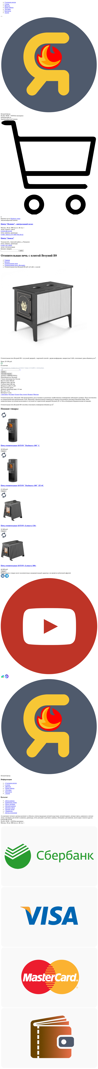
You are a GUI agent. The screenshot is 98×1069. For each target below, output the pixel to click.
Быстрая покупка (6, 373)
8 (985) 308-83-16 (6, 234)
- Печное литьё (9, 809)
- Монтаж (8, 786)
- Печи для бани (10, 804)
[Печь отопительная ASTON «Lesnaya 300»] (13, 562)
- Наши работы (9, 788)
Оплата (17, 394)
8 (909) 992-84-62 (17, 234)
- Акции (7, 793)
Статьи (7, 4)
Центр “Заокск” (7, 238)
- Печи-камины (10, 801)
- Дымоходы (9, 811)
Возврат (30, 394)
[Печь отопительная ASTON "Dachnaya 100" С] (13, 442)
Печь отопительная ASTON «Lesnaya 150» (18, 526)
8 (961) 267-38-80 (6, 245)
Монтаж (7, 6)
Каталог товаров (6, 249)
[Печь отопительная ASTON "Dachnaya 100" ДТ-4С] (13, 482)
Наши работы (9, 7)
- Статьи (7, 785)
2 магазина (4, 394)
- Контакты (8, 792)
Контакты (8, 11)
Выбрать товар (15, 218)
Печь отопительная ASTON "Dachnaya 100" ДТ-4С (22, 485)
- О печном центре (11, 783)
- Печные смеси (10, 807)
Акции (7, 12)
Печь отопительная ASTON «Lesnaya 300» (18, 566)
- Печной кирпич (10, 806)
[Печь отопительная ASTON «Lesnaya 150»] (13, 522)
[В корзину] (49, 215)
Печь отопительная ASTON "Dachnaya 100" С (20, 445)
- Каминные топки (11, 802)
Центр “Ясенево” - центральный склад (17, 224)
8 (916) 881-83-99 (6, 231)
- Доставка (8, 790)
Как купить (23, 394)
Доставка (8, 9)
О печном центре (10, 2)
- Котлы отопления (11, 813)
